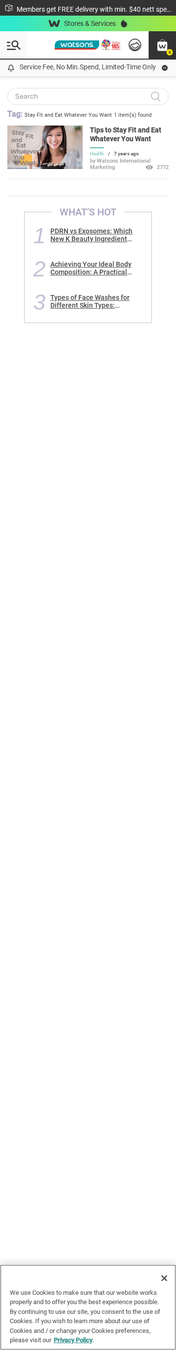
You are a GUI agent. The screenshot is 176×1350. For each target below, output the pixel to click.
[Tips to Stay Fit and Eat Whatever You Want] (45, 166)
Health (97, 153)
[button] (162, 45)
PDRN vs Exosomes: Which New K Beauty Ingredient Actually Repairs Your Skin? (92, 235)
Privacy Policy (73, 1340)
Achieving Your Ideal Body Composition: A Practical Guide (91, 268)
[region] (88, 1307)
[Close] (164, 1278)
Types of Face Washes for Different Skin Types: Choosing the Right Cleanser (94, 301)
